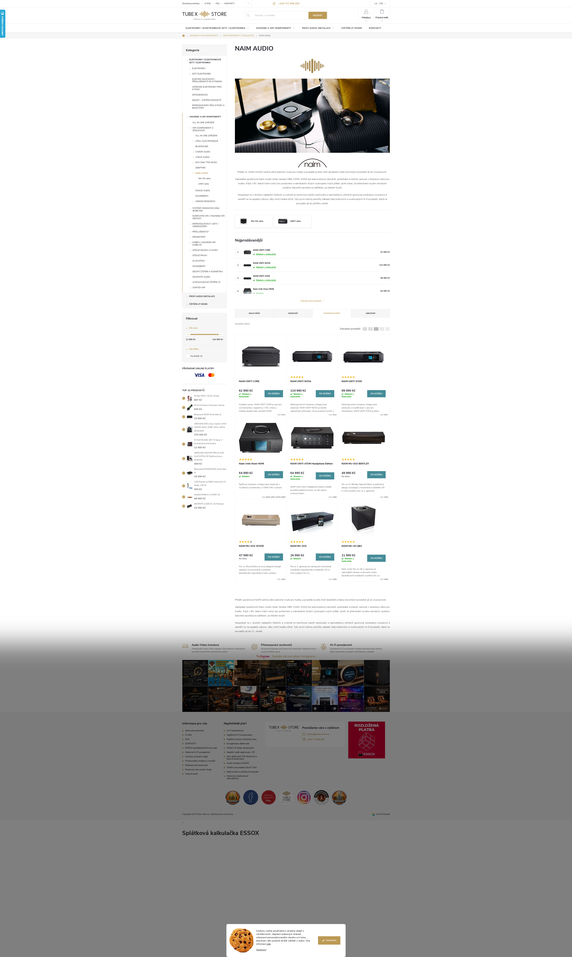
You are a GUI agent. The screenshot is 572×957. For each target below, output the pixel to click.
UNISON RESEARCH (205, 201)
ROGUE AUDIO (202, 190)
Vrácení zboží (191, 773)
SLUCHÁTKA (198, 260)
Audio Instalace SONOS (238, 763)
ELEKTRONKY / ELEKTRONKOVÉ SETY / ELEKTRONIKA (205, 61)
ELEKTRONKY (198, 68)
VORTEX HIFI (198, 287)
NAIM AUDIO (201, 173)
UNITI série (203, 183)
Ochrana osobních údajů (196, 756)
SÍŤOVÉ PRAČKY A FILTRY (205, 250)
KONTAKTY (229, 3)
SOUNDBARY (201, 196)
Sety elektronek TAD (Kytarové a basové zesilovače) (242, 757)
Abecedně (370, 313)
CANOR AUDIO (202, 151)
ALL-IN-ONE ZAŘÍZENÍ (203, 122)
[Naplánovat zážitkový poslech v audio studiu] (268, 797)
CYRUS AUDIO (202, 157)
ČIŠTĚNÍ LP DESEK (198, 304)
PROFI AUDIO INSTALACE (202, 296)
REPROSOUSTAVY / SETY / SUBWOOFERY (205, 225)
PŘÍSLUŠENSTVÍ (200, 231)
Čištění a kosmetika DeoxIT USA (242, 767)
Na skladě (196, 356)
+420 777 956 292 (315, 739)
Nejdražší (293, 313)
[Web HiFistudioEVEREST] (321, 797)
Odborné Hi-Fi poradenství (197, 752)
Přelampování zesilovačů (196, 765)
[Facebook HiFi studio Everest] (250, 797)
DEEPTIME (200, 167)
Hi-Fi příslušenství (235, 730)
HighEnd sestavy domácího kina (241, 739)
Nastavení (261, 950)
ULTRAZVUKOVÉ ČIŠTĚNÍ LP (206, 282)
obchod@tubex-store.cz (318, 734)
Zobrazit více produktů (311, 301)
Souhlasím (331, 940)
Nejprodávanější (332, 313)
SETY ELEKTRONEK (201, 73)
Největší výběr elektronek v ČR (241, 752)
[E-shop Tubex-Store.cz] (286, 797)
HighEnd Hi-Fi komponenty (239, 735)
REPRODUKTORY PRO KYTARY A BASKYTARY (208, 106)
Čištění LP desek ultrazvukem (240, 748)
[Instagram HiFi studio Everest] (304, 797)
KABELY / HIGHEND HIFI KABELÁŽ (204, 243)
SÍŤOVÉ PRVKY (199, 255)
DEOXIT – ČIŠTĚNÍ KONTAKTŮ (206, 100)
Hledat (317, 15)
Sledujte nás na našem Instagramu (293, 656)
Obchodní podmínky (191, 3)
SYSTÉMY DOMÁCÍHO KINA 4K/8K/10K (205, 209)
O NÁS (208, 3)
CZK (381, 3)
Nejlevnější (254, 313)
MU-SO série (204, 178)
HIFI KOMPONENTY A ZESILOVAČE (202, 129)
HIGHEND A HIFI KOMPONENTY (205, 116)
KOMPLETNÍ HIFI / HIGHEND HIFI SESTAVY (208, 217)
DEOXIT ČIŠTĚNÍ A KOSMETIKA (207, 271)
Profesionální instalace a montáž (200, 760)
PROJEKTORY (199, 237)
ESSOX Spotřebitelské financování (201, 748)
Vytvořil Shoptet (383, 814)
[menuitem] (217, 28)
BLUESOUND (201, 146)
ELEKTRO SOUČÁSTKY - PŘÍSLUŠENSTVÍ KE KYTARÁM (207, 80)
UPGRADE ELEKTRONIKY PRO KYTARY (207, 88)
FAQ (217, 3)
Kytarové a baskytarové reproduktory (237, 777)
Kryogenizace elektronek (238, 743)
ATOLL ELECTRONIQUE (206, 141)
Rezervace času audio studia (198, 769)
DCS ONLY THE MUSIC (206, 162)
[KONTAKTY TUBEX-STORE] (232, 797)
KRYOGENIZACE (200, 94)
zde (269, 944)
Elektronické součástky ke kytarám (243, 772)
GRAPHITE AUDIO (201, 277)
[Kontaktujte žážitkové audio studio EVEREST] (339, 797)
